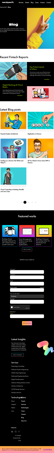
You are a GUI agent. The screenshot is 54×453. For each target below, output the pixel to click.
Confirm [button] (47, 449)
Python (13, 408)
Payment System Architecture (9, 134)
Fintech (27, 2)
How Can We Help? (14, 293)
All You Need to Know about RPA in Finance (39, 162)
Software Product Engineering (19, 369)
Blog (32, 2)
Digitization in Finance (34, 134)
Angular (13, 404)
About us (23, 421)
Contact (48, 2)
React (13, 401)
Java (12, 411)
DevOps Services (16, 392)
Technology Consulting (17, 366)
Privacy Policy (10, 450)
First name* (12, 269)
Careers (42, 2)
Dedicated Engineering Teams (19, 376)
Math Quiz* (13, 312)
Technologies (25, 408)
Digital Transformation (17, 379)
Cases (37, 2)
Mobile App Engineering (18, 373)
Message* (12, 299)
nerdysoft (8, 2)
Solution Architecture (17, 386)
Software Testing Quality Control (20, 383)
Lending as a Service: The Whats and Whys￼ (12, 162)
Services (21, 2)
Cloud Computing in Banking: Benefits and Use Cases (12, 190)
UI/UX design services (17, 389)
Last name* (12, 274)
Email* (11, 281)
